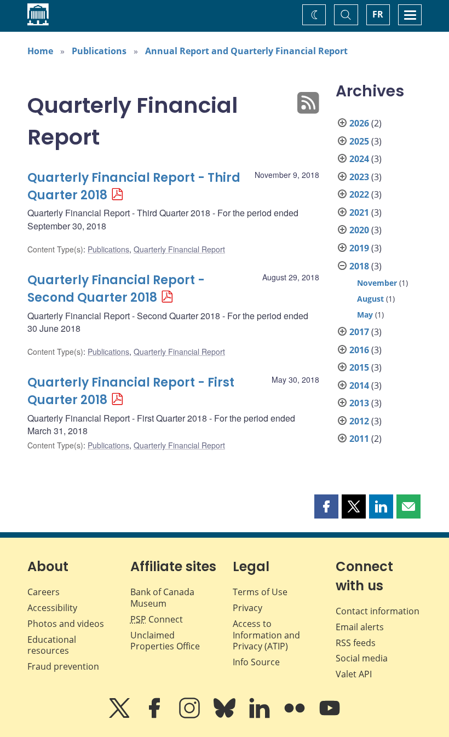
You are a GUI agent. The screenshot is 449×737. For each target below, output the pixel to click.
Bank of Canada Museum (162, 597)
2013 (359, 403)
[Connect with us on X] (120, 716)
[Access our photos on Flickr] (295, 716)
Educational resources (51, 645)
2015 (359, 367)
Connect (156, 619)
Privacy (247, 608)
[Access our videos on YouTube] (329, 716)
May (365, 314)
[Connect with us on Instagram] (190, 716)
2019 (359, 248)
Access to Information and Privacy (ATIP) (266, 635)
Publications (99, 51)
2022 (359, 194)
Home (40, 51)
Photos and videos (65, 624)
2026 (359, 123)
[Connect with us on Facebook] (155, 716)
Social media (362, 658)
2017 (359, 332)
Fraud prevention (63, 666)
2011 (359, 439)
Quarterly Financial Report (179, 249)
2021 (359, 212)
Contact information (377, 611)
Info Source (256, 662)
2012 (359, 421)
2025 (359, 141)
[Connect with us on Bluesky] (225, 716)
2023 (359, 177)
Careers (43, 592)
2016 (359, 350)
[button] (326, 506)
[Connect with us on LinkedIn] (260, 716)
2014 (359, 385)
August (370, 298)
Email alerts (360, 627)
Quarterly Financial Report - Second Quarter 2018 (116, 289)
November (377, 283)
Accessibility (52, 608)
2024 (359, 159)
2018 (359, 266)
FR (377, 14)
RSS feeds (356, 643)
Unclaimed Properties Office (165, 641)
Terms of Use (260, 592)
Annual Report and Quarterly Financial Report (246, 51)
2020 (359, 230)
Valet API (354, 674)
